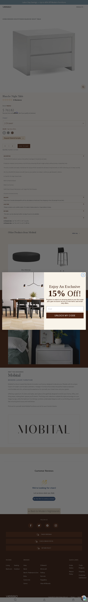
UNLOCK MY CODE (65, 315)
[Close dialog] (83, 275)
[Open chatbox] (83, 598)
